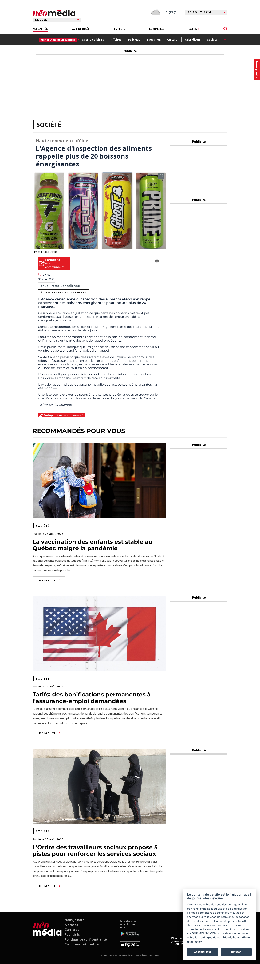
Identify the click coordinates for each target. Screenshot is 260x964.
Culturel (172, 39)
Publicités (72, 934)
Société (212, 39)
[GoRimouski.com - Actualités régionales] (54, 13)
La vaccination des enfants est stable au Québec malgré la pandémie (92, 545)
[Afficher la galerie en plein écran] (161, 176)
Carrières (72, 929)
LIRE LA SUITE (46, 580)
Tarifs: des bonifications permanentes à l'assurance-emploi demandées (92, 698)
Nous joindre (74, 920)
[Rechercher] (225, 28)
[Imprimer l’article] (157, 261)
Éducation (154, 39)
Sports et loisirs (93, 39)
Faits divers (193, 39)
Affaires (116, 39)
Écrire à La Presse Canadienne (63, 292)
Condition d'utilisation (82, 944)
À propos (71, 925)
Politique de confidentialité (86, 939)
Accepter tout (202, 951)
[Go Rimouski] (47, 933)
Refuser (236, 951)
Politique (134, 39)
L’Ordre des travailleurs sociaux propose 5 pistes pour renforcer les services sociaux (95, 850)
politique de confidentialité (219, 937)
